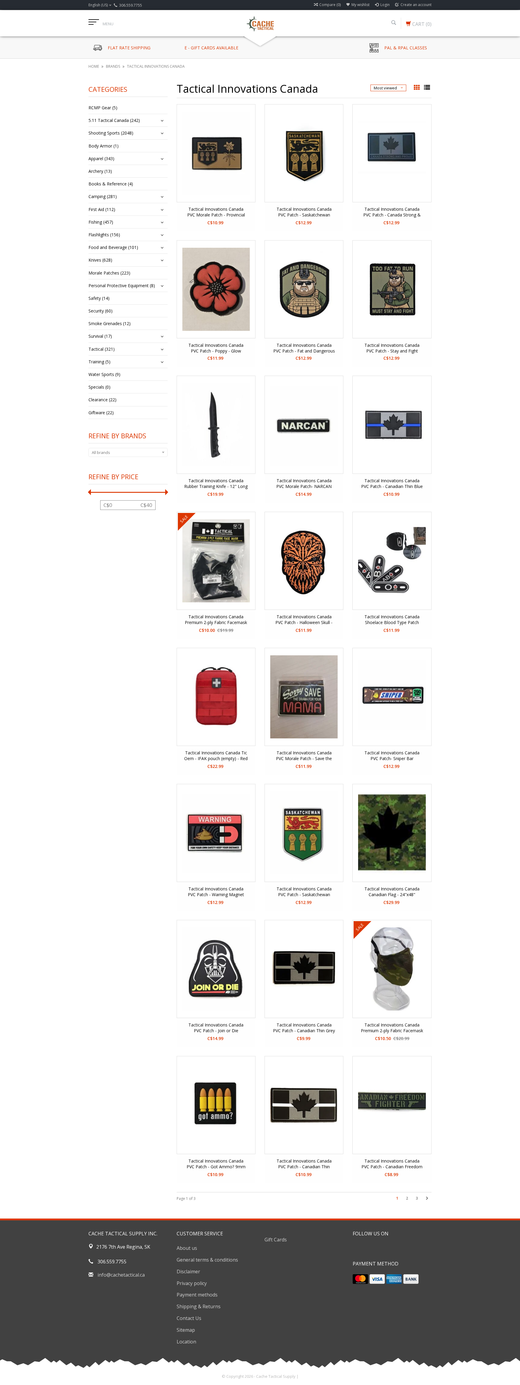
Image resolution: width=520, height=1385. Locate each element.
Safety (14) (99, 298)
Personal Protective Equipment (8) (121, 285)
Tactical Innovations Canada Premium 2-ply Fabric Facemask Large (392, 1028)
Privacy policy (192, 1283)
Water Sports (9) (104, 374)
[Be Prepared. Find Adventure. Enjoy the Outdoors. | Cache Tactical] (260, 23)
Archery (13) (100, 171)
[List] (427, 88)
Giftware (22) (101, 412)
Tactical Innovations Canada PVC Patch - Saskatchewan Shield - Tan (304, 212)
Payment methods (197, 1294)
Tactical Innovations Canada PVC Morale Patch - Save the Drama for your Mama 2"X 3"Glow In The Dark (304, 756)
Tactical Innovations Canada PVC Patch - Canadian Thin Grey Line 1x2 (304, 1028)
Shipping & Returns (199, 1306)
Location (186, 1341)
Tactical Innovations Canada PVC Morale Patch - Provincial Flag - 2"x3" (216, 212)
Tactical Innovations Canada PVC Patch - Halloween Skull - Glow (304, 620)
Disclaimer (188, 1271)
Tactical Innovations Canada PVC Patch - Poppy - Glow (215, 348)
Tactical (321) (101, 349)
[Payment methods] (360, 1279)
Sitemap (186, 1330)
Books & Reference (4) (110, 184)
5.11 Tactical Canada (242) (114, 120)
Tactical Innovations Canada (156, 66)
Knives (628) (100, 260)
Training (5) (99, 362)
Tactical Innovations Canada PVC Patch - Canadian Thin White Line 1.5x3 (304, 1164)
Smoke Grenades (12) (109, 323)
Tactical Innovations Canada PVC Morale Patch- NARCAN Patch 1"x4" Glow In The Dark (304, 484)
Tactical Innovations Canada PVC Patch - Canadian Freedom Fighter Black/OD (391, 1164)
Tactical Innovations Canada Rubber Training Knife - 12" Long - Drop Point (216, 484)
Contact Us (189, 1318)
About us (187, 1248)
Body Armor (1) (103, 146)
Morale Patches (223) (109, 273)
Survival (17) (100, 336)
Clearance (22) (102, 399)
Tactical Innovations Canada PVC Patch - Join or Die (215, 1027)
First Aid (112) (101, 209)
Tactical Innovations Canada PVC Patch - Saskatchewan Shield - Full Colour (304, 892)
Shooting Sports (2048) (110, 133)
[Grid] (417, 88)
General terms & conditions (207, 1259)
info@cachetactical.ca (121, 1275)
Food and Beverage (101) (113, 247)
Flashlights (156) (104, 235)
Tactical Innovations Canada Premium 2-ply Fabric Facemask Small (216, 620)
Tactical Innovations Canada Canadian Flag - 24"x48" (391, 891)
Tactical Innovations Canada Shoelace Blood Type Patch (391, 619)
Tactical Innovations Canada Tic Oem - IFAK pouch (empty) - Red (216, 755)
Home (93, 66)
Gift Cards (276, 1239)
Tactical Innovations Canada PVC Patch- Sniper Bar (391, 755)
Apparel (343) (101, 158)
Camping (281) (102, 196)
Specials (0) (99, 387)
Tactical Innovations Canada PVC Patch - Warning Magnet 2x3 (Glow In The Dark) (216, 892)
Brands (113, 66)
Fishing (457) (100, 222)
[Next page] (427, 1198)
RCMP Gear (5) (102, 107)
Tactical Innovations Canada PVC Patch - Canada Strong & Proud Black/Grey (392, 212)
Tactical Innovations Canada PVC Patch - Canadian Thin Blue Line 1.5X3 (392, 484)
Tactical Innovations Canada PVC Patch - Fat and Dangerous (304, 348)
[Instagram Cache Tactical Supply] (390, 1248)
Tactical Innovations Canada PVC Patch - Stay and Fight (391, 348)
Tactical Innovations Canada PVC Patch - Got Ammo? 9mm (216, 1163)
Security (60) (100, 311)
